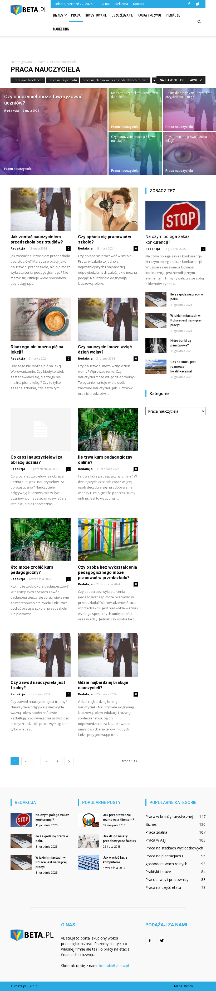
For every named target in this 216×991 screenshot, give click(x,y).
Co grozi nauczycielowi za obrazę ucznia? (36, 460)
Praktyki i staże (158, 871)
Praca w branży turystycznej (169, 816)
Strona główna (21, 62)
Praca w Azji (155, 840)
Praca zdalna (156, 832)
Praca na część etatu (62, 80)
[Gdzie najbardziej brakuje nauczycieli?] (108, 655)
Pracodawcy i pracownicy (166, 879)
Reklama (121, 4)
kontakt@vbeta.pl (114, 965)
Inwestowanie (96, 15)
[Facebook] (189, 4)
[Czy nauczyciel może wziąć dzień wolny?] (108, 319)
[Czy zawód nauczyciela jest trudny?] (41, 655)
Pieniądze (173, 15)
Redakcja (11, 110)
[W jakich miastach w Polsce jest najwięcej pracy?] (155, 320)
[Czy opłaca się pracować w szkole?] (108, 209)
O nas (106, 4)
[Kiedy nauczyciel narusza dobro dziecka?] (135, 109)
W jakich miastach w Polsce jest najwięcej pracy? (186, 320)
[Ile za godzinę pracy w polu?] (155, 299)
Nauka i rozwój (149, 15)
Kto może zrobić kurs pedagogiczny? (32, 570)
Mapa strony (183, 986)
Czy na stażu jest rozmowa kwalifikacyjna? (183, 366)
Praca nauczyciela (18, 169)
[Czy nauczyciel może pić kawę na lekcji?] (135, 153)
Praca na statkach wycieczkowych (174, 847)
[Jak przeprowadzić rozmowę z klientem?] (88, 820)
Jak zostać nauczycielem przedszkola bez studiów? (37, 239)
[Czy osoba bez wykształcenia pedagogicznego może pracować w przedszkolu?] (108, 539)
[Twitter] (198, 4)
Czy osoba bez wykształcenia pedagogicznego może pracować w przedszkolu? (107, 572)
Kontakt (138, 4)
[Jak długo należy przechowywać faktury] (88, 841)
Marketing (61, 29)
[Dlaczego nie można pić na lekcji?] (41, 319)
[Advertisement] (108, 47)
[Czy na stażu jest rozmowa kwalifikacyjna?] (155, 367)
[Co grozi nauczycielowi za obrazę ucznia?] (41, 429)
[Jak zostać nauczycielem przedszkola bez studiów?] (41, 209)
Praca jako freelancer (28, 80)
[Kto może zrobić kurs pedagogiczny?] (41, 539)
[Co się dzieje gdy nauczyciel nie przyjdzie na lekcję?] (189, 109)
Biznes (58, 15)
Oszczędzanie (122, 15)
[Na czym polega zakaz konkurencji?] (175, 215)
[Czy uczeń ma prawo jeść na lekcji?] (189, 153)
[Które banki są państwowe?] (155, 345)
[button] (199, 21)
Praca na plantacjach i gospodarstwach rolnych (115, 80)
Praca (76, 15)
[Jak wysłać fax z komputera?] (88, 862)
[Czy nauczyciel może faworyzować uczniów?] (53, 131)
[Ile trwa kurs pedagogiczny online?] (108, 429)
